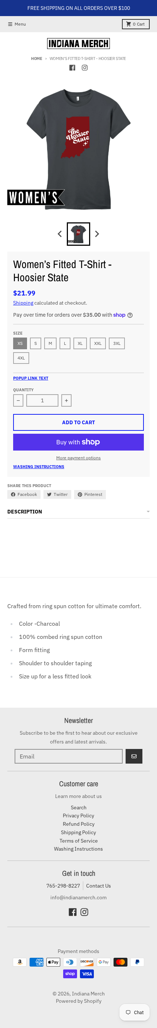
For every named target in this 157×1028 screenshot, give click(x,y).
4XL (21, 358)
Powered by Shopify (79, 1001)
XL (80, 343)
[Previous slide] (60, 234)
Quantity (23, 389)
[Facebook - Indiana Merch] (72, 67)
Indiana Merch (88, 993)
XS (20, 343)
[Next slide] (97, 234)
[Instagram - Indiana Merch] (84, 67)
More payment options (78, 457)
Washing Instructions (38, 466)
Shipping (23, 303)
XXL (98, 343)
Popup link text (30, 378)
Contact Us (98, 885)
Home (36, 58)
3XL (116, 343)
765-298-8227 (63, 885)
